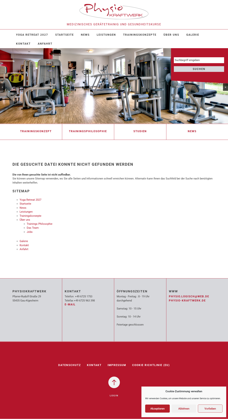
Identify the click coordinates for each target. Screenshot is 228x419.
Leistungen (106, 34)
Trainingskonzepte (139, 34)
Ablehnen (183, 408)
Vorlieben (210, 408)
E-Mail (70, 304)
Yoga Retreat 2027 (32, 34)
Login (114, 395)
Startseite (64, 34)
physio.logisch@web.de (189, 296)
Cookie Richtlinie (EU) (151, 365)
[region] (114, 86)
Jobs (30, 231)
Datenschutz (69, 365)
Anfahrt (45, 43)
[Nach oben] (114, 382)
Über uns (171, 34)
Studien (140, 131)
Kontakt (23, 43)
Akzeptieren (157, 408)
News (85, 34)
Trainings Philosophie (39, 223)
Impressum (117, 365)
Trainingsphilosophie (88, 131)
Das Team (33, 227)
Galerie (192, 34)
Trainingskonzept (36, 131)
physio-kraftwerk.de (187, 300)
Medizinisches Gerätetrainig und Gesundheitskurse (114, 24)
